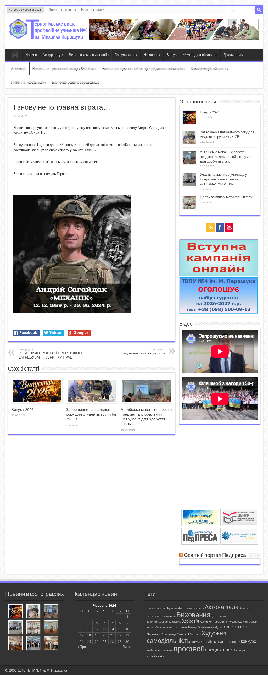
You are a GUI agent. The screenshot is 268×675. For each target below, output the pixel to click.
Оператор (235, 627)
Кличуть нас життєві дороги (142, 351)
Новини (31, 55)
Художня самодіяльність (186, 637)
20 (104, 635)
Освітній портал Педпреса (215, 555)
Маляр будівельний (201, 627)
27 (104, 642)
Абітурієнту (53, 55)
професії (189, 648)
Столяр (194, 634)
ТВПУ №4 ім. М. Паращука (46, 670)
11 (89, 629)
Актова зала (222, 607)
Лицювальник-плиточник (171, 627)
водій (208, 642)
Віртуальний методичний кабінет (192, 55)
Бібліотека (169, 616)
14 (112, 629)
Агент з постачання (191, 608)
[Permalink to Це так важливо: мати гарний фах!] (190, 208)
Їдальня (172, 608)
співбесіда (155, 655)
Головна (15, 55)
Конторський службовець (225, 621)
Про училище (126, 55)
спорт (241, 650)
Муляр (219, 627)
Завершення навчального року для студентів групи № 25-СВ (91, 414)
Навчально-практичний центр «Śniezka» (64, 68)
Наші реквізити (92, 10)
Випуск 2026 (22, 409)
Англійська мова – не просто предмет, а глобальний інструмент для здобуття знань (146, 416)
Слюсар (182, 634)
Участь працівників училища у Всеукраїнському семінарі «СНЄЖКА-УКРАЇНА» (223, 179)
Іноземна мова (156, 608)
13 (104, 629)
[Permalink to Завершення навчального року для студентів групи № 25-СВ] (91, 402)
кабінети (234, 642)
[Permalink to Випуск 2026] (37, 402)
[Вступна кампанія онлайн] (218, 275)
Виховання (193, 615)
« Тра (82, 647)
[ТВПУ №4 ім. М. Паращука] (48, 35)
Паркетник (154, 634)
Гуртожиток (218, 616)
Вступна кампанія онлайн (89, 55)
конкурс (248, 641)
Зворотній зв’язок (62, 10)
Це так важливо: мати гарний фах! (226, 197)
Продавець (168, 634)
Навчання (152, 55)
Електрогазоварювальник (164, 621)
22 (119, 635)
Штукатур (197, 642)
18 (89, 635)
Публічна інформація (28, 82)
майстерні (153, 650)
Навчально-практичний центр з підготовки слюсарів (143, 68)
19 (96, 635)
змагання (220, 641)
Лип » (126, 647)
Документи (233, 55)
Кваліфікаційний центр (210, 68)
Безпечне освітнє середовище (75, 82)
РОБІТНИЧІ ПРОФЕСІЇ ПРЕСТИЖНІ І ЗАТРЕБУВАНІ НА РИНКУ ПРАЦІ (50, 353)
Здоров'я (190, 621)
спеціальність (221, 650)
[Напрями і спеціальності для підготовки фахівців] (218, 312)
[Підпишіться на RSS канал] (181, 555)
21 (112, 635)
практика (167, 650)
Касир (204, 621)
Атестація (18, 68)
